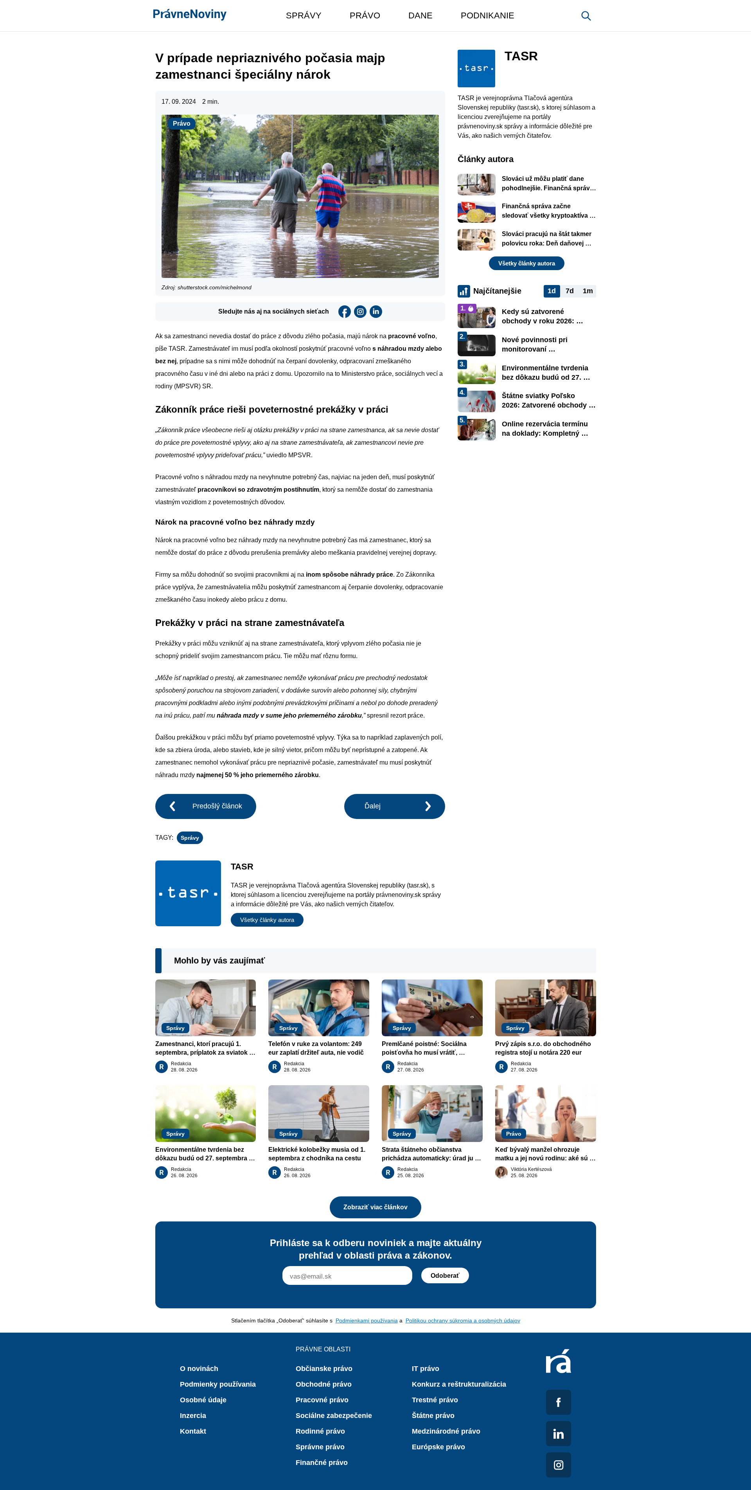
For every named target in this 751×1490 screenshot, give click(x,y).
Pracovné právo (322, 1400)
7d (570, 291)
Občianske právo (324, 1369)
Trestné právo (435, 1400)
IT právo (425, 1369)
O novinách (199, 1369)
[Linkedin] (376, 311)
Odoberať (445, 1275)
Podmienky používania (218, 1384)
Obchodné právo (324, 1384)
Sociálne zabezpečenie (334, 1416)
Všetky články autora (267, 919)
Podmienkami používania (367, 1320)
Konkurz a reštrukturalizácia (459, 1384)
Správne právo (320, 1447)
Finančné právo (322, 1463)
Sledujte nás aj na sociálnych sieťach (273, 311)
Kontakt (193, 1431)
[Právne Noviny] (189, 15)
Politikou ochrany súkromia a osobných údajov (463, 1320)
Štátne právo (433, 1416)
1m (588, 291)
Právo (181, 123)
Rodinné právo (320, 1431)
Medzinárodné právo (446, 1431)
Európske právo (438, 1447)
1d (552, 291)
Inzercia (193, 1416)
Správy (190, 838)
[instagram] (360, 311)
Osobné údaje (203, 1400)
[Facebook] (344, 311)
